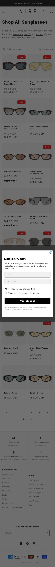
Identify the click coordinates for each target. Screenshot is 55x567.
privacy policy (29, 309)
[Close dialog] (51, 252)
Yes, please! (27, 301)
